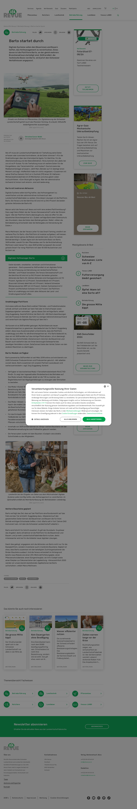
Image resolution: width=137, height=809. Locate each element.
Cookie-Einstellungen (69, 413)
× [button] (108, 386)
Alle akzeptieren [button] (94, 419)
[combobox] (105, 386)
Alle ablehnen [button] (70, 419)
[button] (40, 419)
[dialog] (68, 404)
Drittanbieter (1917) (39, 403)
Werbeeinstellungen (73, 411)
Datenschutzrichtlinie (94, 413)
